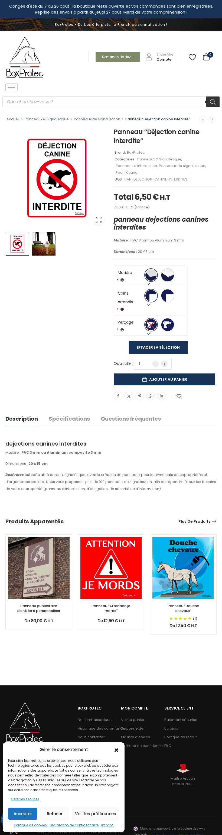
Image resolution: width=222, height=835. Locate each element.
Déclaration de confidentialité (74, 825)
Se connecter (133, 728)
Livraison (171, 728)
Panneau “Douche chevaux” (183, 608)
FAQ (167, 745)
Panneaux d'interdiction (136, 165)
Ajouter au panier (168, 379)
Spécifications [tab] (69, 419)
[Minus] (155, 363)
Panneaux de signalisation (97, 119)
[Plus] (164, 363)
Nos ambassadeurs (95, 719)
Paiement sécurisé (180, 719)
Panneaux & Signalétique (47, 119)
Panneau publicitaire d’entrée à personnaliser (38, 608)
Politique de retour (180, 737)
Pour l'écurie (127, 172)
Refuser (55, 814)
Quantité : (123, 363)
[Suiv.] (212, 119)
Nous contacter (91, 737)
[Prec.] (202, 119)
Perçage (125, 322)
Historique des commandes (97, 728)
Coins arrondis (125, 298)
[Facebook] (118, 396)
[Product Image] (56, 177)
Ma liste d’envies (135, 737)
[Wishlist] (192, 57)
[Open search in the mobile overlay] (111, 101)
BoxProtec (136, 152)
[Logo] (24, 57)
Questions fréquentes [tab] (131, 419)
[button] (116, 749)
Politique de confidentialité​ (140, 745)
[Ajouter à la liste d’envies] (179, 396)
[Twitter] (129, 396)
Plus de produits (194, 521)
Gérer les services (25, 799)
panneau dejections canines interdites (161, 223)
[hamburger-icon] (11, 87)
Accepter (23, 814)
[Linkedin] (161, 396)
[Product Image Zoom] (98, 219)
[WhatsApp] (150, 396)
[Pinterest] (139, 396)
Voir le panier (133, 719)
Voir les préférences (95, 814)
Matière (125, 272)
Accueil (12, 119)
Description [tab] (21, 419)
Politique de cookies (30, 825)
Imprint (107, 825)
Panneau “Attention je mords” (111, 608)
